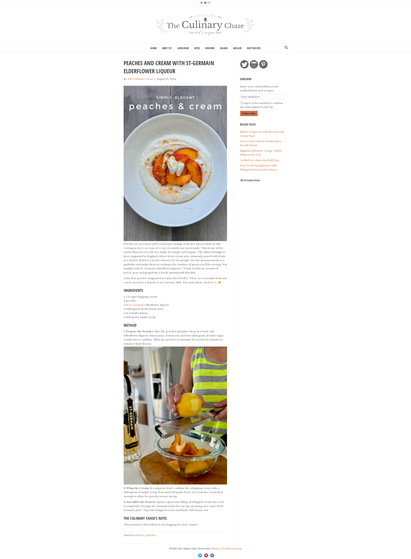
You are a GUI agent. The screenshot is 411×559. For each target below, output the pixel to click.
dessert (140, 535)
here (213, 282)
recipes (163, 248)
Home (153, 48)
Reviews (209, 48)
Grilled (237, 48)
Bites (197, 48)
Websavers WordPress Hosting (226, 548)
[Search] (285, 47)
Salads (224, 48)
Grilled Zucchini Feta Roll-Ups (259, 160)
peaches (151, 535)
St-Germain (136, 304)
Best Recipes (254, 48)
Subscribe (183, 48)
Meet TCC (167, 48)
